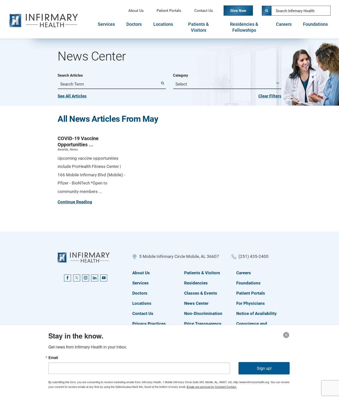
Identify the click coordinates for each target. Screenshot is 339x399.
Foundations (315, 24)
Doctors (134, 24)
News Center (196, 303)
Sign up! (264, 368)
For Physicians (250, 303)
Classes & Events (200, 293)
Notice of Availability (256, 313)
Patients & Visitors (198, 27)
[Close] (286, 335)
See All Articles (72, 95)
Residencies (196, 282)
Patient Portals (169, 10)
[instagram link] (85, 278)
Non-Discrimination (203, 313)
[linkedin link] (94, 278)
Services (106, 24)
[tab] (106, 27)
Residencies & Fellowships (244, 27)
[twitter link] (76, 278)
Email (53, 358)
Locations (163, 24)
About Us (136, 10)
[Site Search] (266, 10)
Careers (284, 24)
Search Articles (70, 75)
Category (180, 75)
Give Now (238, 10)
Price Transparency (202, 323)
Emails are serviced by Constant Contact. (212, 387)
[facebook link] (67, 278)
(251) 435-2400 (253, 256)
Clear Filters (269, 95)
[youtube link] (103, 278)
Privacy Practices (149, 323)
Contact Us (203, 10)
